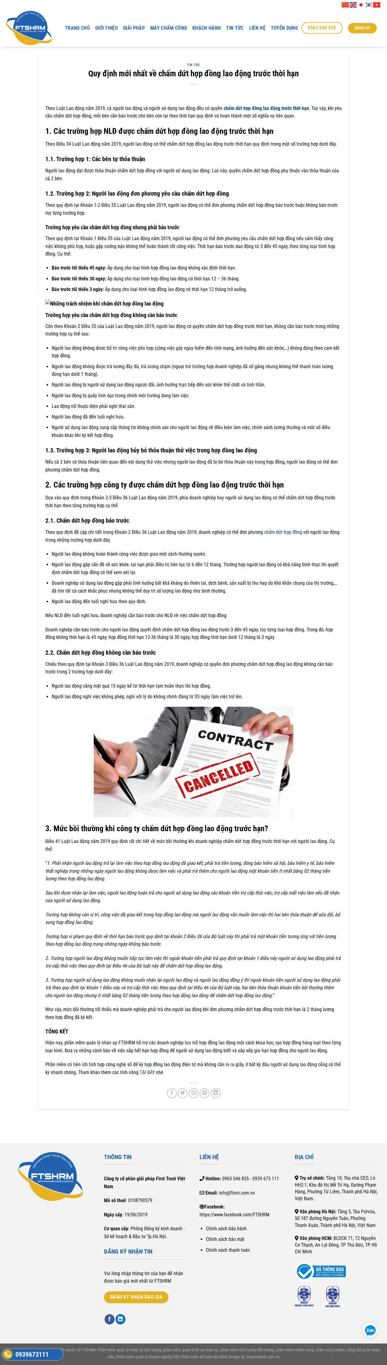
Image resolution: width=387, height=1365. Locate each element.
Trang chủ (77, 28)
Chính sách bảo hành (226, 1228)
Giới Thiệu (106, 28)
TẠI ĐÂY (147, 1072)
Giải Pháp (134, 28)
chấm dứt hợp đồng (283, 532)
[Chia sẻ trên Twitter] (183, 1093)
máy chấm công (168, 28)
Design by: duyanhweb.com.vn (254, 1357)
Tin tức (234, 28)
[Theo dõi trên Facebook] (110, 1319)
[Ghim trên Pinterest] (205, 1093)
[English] (353, 4)
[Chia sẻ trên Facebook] (172, 1093)
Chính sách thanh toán (228, 1250)
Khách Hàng (206, 28)
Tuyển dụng (284, 28)
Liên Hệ (257, 28)
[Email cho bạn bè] (194, 1093)
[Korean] (369, 4)
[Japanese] (361, 4)
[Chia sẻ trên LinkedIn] (216, 1093)
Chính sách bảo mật (225, 1239)
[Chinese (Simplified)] (346, 4)
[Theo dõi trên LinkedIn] (120, 1319)
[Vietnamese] (377, 4)
